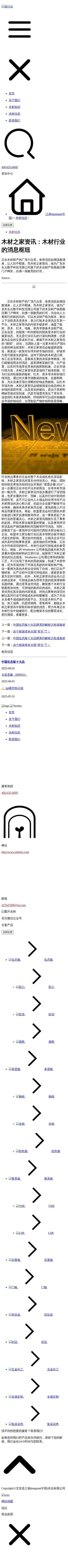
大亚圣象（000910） (14, 674)
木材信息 (21, 217)
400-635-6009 (9, 167)
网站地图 (7, 1501)
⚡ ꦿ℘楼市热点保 (12, 688)
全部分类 (7, 225)
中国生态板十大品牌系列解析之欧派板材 (39, 624)
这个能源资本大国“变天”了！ (31, 631)
